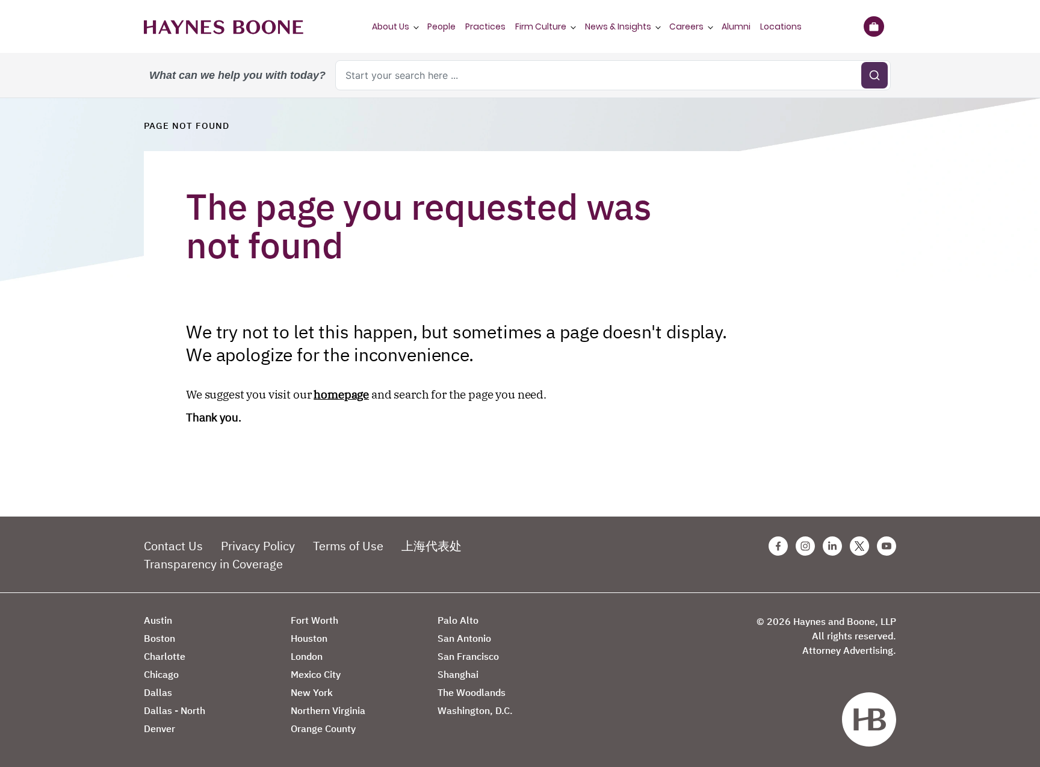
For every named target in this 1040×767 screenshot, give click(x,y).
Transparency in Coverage (213, 564)
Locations (781, 26)
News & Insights (618, 26)
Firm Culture (540, 26)
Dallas (158, 692)
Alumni (736, 26)
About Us (390, 26)
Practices (485, 26)
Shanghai (458, 674)
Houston (309, 638)
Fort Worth (314, 620)
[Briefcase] (873, 26)
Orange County (323, 728)
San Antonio (464, 638)
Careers (686, 26)
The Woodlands (472, 692)
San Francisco (468, 656)
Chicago (161, 674)
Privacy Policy (258, 546)
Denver (159, 728)
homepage (341, 394)
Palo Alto (458, 620)
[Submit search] (874, 75)
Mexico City (316, 674)
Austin (158, 620)
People (441, 26)
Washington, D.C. (475, 710)
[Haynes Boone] (223, 26)
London (307, 656)
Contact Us (173, 546)
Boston (159, 638)
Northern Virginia (328, 710)
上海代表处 (431, 546)
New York (312, 692)
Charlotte (164, 656)
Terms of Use (348, 546)
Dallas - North (174, 710)
